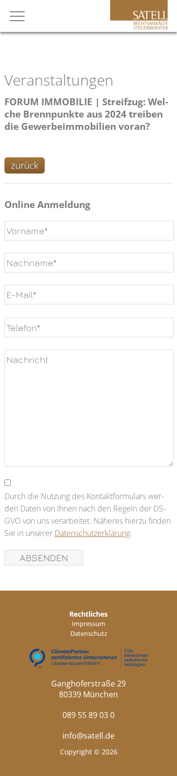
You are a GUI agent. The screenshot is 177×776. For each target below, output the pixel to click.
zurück (24, 165)
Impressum (88, 623)
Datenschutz (88, 633)
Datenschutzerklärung (92, 533)
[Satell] (139, 26)
